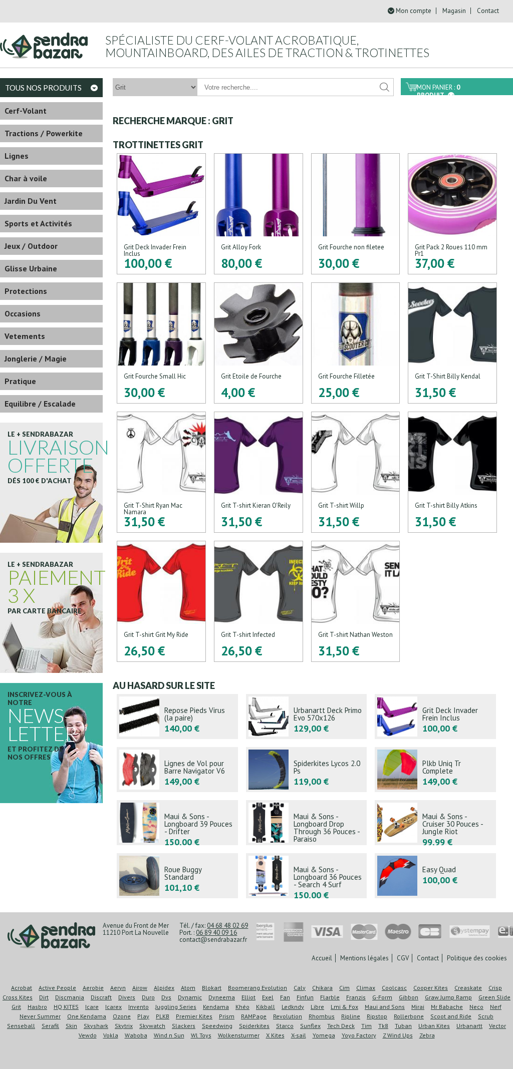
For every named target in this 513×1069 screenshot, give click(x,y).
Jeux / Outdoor (31, 246)
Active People (57, 987)
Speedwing (217, 1025)
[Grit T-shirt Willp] (356, 472)
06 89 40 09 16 (216, 932)
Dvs (166, 997)
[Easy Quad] (435, 875)
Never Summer (40, 1016)
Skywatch (152, 1025)
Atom (188, 987)
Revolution (287, 1016)
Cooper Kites (430, 987)
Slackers (183, 1025)
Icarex (113, 1006)
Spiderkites (254, 1025)
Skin (71, 1025)
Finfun (305, 997)
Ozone (122, 1016)
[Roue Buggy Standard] (177, 875)
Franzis (356, 997)
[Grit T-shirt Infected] (258, 601)
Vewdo (88, 1035)
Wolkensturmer (239, 1035)
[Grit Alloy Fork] (258, 214)
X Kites (275, 1035)
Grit (16, 1006)
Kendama (216, 1006)
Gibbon (408, 997)
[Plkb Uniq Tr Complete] (435, 769)
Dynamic (190, 997)
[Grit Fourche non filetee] (356, 214)
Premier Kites (194, 1016)
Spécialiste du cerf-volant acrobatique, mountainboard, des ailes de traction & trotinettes (267, 46)
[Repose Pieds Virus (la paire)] (177, 716)
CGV (403, 958)
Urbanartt (469, 1025)
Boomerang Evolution (257, 987)
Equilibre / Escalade (40, 404)
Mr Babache (447, 1006)
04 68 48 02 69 (227, 925)
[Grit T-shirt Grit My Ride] (161, 601)
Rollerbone (409, 1016)
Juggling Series (175, 1006)
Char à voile (26, 178)
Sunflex (310, 1025)
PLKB (162, 1016)
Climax (365, 987)
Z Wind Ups (398, 1035)
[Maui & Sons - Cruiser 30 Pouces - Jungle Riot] (435, 822)
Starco (285, 1025)
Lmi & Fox (344, 1006)
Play (143, 1016)
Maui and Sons (385, 1006)
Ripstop (377, 1016)
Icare (92, 1006)
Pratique (20, 381)
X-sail (298, 1035)
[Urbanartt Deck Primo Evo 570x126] (306, 716)
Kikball (265, 1006)
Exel (268, 997)
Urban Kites (434, 1025)
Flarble (330, 997)
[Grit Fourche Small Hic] (161, 343)
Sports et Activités (38, 223)
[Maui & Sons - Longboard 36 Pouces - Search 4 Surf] (306, 875)
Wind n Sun (169, 1035)
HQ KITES (66, 1006)
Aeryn (118, 987)
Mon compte (413, 11)
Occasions (23, 313)
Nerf (495, 1006)
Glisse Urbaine (31, 268)
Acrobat (21, 987)
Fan (285, 997)
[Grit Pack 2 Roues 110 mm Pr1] (452, 214)
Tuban (403, 1025)
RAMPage (254, 1016)
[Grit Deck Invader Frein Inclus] (161, 214)
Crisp (495, 987)
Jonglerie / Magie (36, 358)
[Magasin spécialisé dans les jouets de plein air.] (44, 41)
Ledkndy (293, 1006)
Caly (300, 987)
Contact (488, 11)
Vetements (25, 336)
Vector (497, 1025)
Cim (344, 987)
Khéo (242, 1006)
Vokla (110, 1035)
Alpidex (164, 987)
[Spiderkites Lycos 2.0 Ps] (306, 769)
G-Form (382, 997)
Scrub (485, 1016)
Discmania (69, 997)
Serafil (50, 1025)
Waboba (136, 1035)
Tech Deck (341, 1025)
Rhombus (322, 1016)
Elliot (248, 997)
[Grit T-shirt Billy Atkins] (452, 472)
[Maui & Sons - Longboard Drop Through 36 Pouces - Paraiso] (306, 822)
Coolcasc (394, 987)
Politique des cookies (477, 958)
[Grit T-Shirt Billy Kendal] (452, 343)
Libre (317, 1006)
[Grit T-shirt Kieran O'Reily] (258, 472)
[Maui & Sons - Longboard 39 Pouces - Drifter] (177, 822)
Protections (26, 291)
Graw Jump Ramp (448, 997)
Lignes (17, 156)
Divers (126, 997)
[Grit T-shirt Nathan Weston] (356, 601)
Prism (226, 1016)
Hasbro (37, 1006)
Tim (366, 1025)
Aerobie (93, 987)
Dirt (44, 997)
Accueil (322, 958)
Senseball (21, 1025)
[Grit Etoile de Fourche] (258, 343)
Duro (148, 997)
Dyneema (221, 997)
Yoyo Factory (359, 1035)
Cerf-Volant (26, 111)
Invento (138, 1006)
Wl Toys (201, 1035)
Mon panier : (438, 89)
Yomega (324, 1035)
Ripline (350, 1016)
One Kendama (86, 1016)
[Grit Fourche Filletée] (356, 343)
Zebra (427, 1035)
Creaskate (468, 987)
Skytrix (124, 1025)
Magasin (454, 11)
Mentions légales (364, 958)
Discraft (101, 997)
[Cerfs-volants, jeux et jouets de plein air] (51, 936)
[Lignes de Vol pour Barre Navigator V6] (177, 769)
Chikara (322, 987)
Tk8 (383, 1025)
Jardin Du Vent (31, 201)
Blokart (211, 987)
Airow (139, 987)
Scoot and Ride (450, 1016)
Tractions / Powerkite (44, 133)
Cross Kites (18, 997)
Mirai (417, 1006)
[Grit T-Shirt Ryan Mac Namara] (161, 472)
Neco (476, 1006)
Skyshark (96, 1025)
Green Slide (494, 997)
